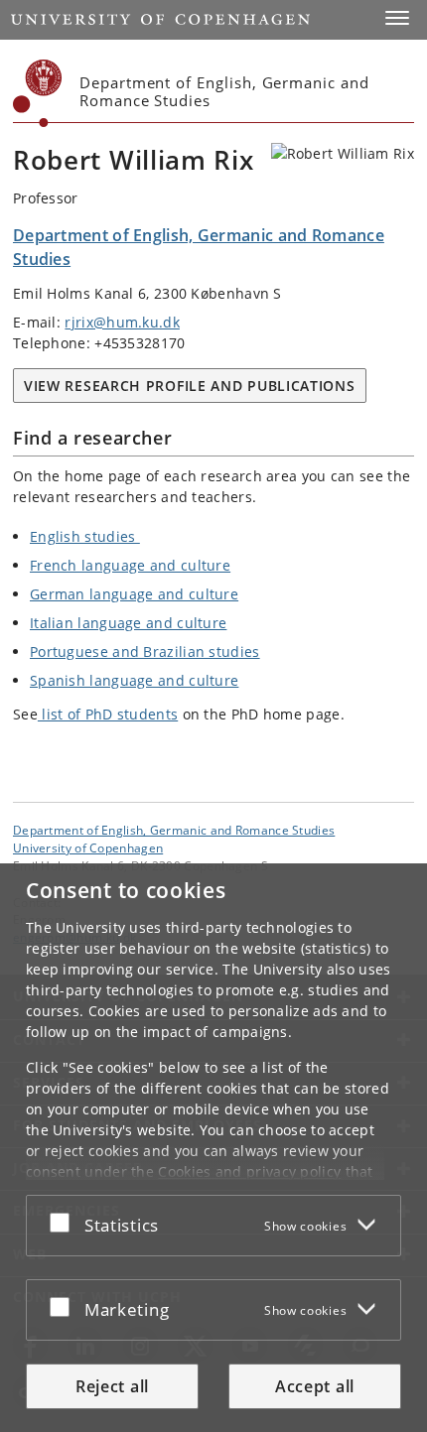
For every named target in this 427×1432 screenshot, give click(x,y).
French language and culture (130, 565)
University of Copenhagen (88, 847)
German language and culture (134, 594)
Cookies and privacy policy (249, 1171)
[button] (397, 18)
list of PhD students (108, 714)
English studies (85, 536)
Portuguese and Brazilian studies (145, 651)
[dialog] (213, 1147)
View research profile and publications (190, 385)
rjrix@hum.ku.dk (122, 322)
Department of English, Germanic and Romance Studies (174, 830)
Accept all (315, 1386)
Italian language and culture (128, 622)
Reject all (112, 1386)
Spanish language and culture (134, 680)
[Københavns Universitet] (38, 93)
